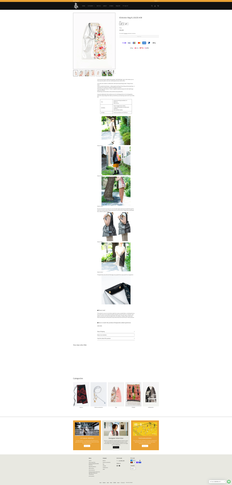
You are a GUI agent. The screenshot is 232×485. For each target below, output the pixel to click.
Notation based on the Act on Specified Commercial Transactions (94, 473)
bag (103, 464)
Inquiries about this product (104, 338)
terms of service (92, 470)
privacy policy (91, 476)
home (83, 5)
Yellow (126, 23)
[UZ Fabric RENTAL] (87, 429)
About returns (91, 468)
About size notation (102, 335)
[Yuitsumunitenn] (145, 429)
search (90, 460)
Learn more (99, 325)
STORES (111, 5)
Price (120, 27)
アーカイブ (125, 5)
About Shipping (101, 331)
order (104, 469)
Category (90, 5)
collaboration (105, 467)
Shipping (125, 33)
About (105, 5)
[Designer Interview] (116, 429)
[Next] (114, 73)
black (121, 23)
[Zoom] (94, 41)
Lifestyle (104, 465)
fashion (104, 460)
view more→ (87, 445)
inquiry (118, 5)
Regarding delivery (92, 466)
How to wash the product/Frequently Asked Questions (94, 463)
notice (99, 5)
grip (120, 21)
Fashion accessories (106, 462)
